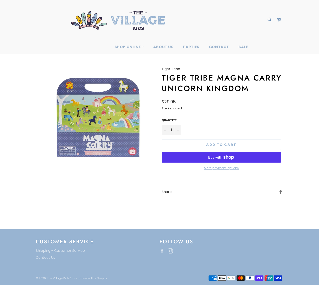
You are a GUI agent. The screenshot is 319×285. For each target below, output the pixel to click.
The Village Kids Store (62, 278)
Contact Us (45, 257)
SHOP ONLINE (128, 46)
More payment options (221, 168)
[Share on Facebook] (280, 191)
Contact (219, 46)
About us (163, 46)
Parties (191, 46)
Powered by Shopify (93, 278)
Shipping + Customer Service (60, 250)
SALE (243, 46)
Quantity (169, 120)
